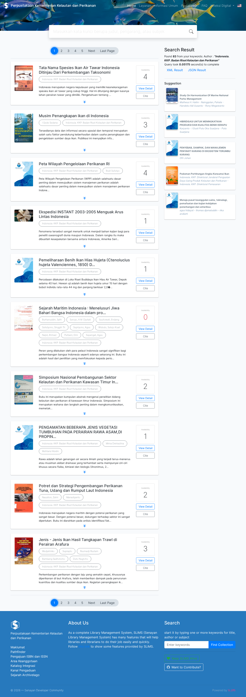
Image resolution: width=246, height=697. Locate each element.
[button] (85, 102)
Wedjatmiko (48, 551)
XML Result (175, 70)
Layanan (145, 6)
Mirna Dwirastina (115, 443)
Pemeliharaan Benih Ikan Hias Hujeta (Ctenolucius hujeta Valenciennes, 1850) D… (84, 262)
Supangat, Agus (94, 334)
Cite (145, 96)
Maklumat (18, 647)
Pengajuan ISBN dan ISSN (29, 656)
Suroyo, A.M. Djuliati (80, 319)
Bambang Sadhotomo (53, 558)
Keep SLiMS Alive (184, 658)
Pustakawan (190, 6)
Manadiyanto (73, 497)
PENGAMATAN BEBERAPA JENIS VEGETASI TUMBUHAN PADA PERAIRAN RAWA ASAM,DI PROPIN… (80, 432)
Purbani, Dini (71, 334)
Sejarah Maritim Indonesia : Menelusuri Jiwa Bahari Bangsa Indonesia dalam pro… (79, 310)
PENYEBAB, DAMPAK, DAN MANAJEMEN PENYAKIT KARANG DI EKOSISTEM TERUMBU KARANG (205, 151)
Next (91, 51)
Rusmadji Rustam (89, 551)
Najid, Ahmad (49, 334)
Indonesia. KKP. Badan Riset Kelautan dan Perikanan (70, 79)
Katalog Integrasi (23, 666)
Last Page (107, 51)
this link (84, 646)
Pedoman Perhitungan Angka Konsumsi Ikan (204, 173)
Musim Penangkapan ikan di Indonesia (74, 115)
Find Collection (222, 645)
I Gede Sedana (50, 122)
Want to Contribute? (186, 667)
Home (131, 6)
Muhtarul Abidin (50, 451)
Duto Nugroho (80, 558)
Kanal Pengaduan (23, 670)
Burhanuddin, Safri (52, 319)
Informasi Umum (166, 6)
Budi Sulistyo (113, 170)
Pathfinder (18, 652)
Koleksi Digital (221, 6)
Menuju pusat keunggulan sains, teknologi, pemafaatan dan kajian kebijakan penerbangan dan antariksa (204, 203)
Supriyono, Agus (81, 327)
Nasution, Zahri (50, 497)
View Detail (145, 88)
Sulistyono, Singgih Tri (53, 327)
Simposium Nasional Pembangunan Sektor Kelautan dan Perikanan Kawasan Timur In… (78, 379)
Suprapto (67, 551)
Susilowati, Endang (109, 319)
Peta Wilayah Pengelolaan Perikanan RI (74, 164)
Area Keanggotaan (24, 661)
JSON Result (197, 70)
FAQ (204, 6)
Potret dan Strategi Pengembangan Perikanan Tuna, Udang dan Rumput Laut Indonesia (80, 488)
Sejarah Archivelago (25, 675)
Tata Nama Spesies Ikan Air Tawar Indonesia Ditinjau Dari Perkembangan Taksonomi (79, 70)
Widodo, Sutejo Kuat (109, 327)
